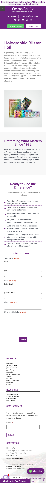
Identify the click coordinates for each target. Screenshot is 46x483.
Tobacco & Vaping (11, 365)
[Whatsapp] (19, 20)
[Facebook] (15, 20)
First (6, 262)
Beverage (9, 369)
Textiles (8, 376)
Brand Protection (11, 398)
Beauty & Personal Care (13, 374)
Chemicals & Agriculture (13, 380)
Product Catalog (11, 400)
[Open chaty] (6, 477)
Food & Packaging (11, 367)
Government (9, 382)
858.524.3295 (11, 456)
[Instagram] (27, 20)
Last (5, 270)
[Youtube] (23, 20)
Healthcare (9, 363)
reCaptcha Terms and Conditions (15, 468)
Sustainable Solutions (12, 396)
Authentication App (12, 394)
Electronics (9, 378)
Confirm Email (9, 292)
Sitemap (8, 384)
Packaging (9, 373)
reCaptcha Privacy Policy (13, 466)
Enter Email (8, 284)
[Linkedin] (31, 20)
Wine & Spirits (10, 371)
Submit (23, 339)
